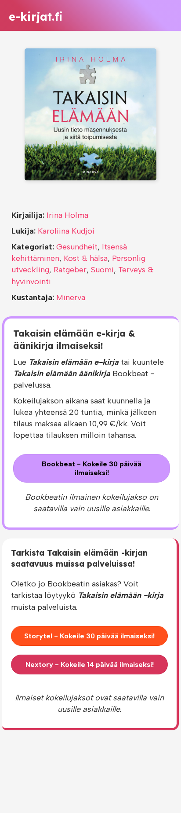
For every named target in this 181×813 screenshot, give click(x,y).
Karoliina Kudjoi (66, 231)
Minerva (70, 297)
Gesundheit (77, 247)
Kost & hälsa (86, 258)
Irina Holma (67, 215)
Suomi (102, 270)
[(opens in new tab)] (90, 114)
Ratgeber (70, 270)
